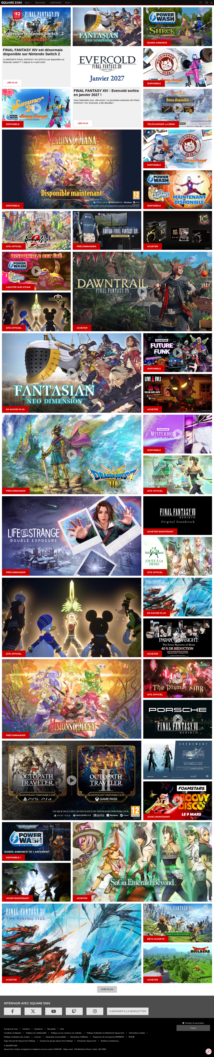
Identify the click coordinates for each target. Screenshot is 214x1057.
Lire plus (12, 83)
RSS (131, 1037)
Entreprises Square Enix (86, 1041)
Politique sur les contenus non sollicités (66, 1033)
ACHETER (152, 246)
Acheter (152, 409)
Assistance (38, 1029)
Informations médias (137, 1033)
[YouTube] (53, 1011)
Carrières (26, 1029)
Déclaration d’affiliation (79, 1037)
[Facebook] (12, 1011)
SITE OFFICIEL (14, 246)
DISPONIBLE (154, 83)
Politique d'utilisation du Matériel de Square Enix (105, 1033)
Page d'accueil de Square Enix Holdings (19, 1041)
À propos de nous (11, 1029)
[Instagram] (94, 1011)
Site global (51, 1029)
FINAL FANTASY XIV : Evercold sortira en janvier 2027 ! (106, 93)
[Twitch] (74, 1011)
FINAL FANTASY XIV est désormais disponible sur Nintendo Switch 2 (33, 52)
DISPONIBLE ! (13, 857)
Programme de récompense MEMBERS (108, 1037)
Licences (37, 1037)
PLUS (67, 2)
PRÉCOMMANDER (86, 246)
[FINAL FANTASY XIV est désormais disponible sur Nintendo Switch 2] (36, 26)
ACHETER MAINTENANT (160, 531)
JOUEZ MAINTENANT (158, 817)
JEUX (27, 2)
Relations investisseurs (110, 1041)
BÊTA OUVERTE (155, 939)
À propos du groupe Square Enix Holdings (56, 1041)
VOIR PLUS (107, 989)
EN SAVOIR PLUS (15, 409)
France (193, 1028)
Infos (62, 1029)
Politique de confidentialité (36, 1033)
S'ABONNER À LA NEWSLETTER (127, 1011)
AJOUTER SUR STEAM (18, 287)
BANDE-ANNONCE (157, 42)
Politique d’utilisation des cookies (17, 1037)
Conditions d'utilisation (12, 1033)
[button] (209, 1052)
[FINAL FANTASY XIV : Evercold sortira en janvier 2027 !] (107, 67)
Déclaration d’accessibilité (56, 1037)
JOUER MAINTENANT (17, 898)
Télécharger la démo (161, 124)
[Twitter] (33, 1011)
